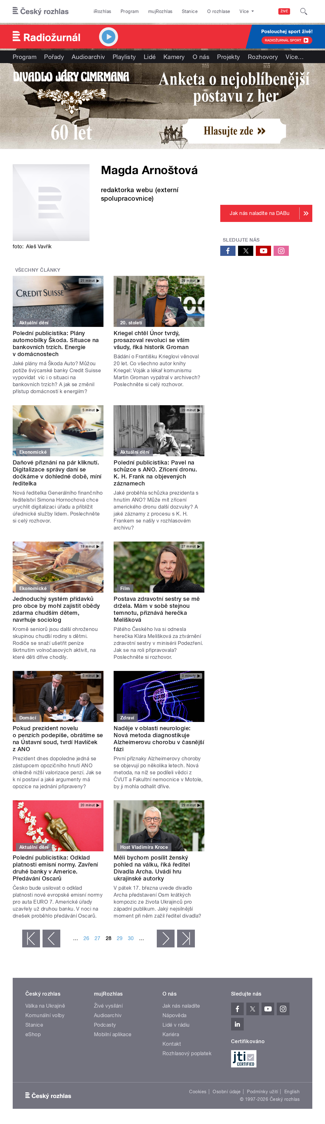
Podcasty (105, 1025)
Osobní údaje (227, 1091)
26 (86, 938)
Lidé (150, 56)
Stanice (190, 11)
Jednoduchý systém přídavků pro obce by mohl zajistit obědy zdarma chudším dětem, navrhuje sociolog (56, 609)
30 (131, 938)
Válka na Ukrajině (45, 1006)
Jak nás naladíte (181, 1006)
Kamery (174, 56)
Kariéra (170, 1034)
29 (120, 938)
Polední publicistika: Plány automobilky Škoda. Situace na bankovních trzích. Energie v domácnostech (56, 343)
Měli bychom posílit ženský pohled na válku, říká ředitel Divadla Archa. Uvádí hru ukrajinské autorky (152, 868)
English (292, 1091)
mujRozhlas (160, 11)
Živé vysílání (108, 1006)
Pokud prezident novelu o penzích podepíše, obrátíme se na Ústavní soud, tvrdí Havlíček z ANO (58, 738)
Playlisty (124, 56)
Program (130, 11)
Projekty (228, 56)
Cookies (197, 1091)
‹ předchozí (51, 938)
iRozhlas (102, 11)
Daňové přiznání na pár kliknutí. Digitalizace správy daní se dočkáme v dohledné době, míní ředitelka (57, 473)
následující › (166, 938)
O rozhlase (218, 11)
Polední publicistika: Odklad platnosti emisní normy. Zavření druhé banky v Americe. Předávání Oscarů (55, 868)
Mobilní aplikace (113, 1034)
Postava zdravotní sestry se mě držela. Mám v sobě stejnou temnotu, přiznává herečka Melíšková (157, 609)
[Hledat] (303, 11)
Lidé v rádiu (176, 1025)
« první (31, 938)
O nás (201, 56)
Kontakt (171, 1044)
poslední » (186, 938)
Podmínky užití (262, 1091)
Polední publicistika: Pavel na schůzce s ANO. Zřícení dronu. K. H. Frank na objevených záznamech (155, 473)
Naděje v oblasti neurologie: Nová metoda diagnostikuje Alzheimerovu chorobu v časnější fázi (159, 738)
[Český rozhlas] (41, 11)
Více (295, 56)
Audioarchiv (88, 56)
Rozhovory (263, 56)
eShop (33, 1034)
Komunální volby (44, 1015)
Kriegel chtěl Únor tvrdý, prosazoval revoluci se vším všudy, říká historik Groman (151, 340)
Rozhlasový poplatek (186, 1053)
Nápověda (174, 1015)
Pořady (54, 56)
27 (98, 938)
